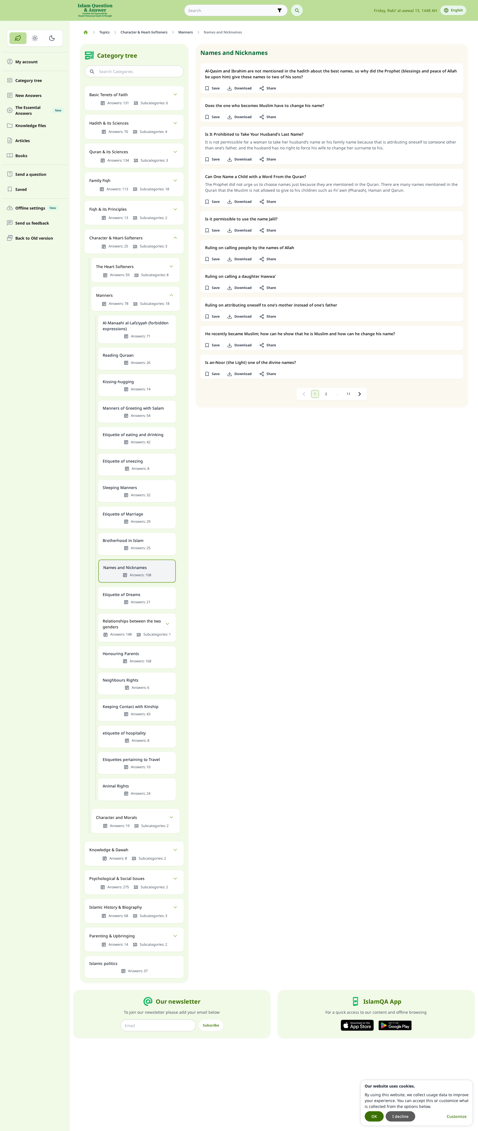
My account (26, 61)
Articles (22, 140)
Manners (104, 295)
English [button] (457, 10)
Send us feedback (32, 223)
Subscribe (211, 1025)
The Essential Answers (38, 110)
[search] (297, 10)
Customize (457, 1116)
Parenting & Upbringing (112, 935)
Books (21, 155)
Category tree (28, 80)
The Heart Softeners (115, 266)
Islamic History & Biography (115, 907)
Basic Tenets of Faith (108, 94)
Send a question (30, 174)
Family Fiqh (100, 180)
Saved (21, 189)
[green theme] (18, 38)
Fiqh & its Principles (108, 209)
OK (374, 1116)
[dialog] (416, 1102)
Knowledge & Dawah (108, 849)
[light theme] (35, 38)
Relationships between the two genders (132, 623)
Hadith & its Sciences (109, 123)
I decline (400, 1116)
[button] (212, 88)
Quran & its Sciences (108, 151)
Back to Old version (34, 238)
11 (348, 393)
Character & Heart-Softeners (116, 237)
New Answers (28, 95)
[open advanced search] (280, 10)
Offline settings (35, 208)
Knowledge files (30, 125)
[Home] (86, 32)
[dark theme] (51, 38)
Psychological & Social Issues (117, 878)
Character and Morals (116, 817)
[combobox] (232, 10)
